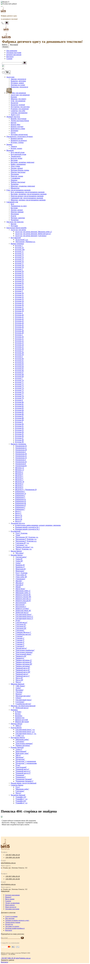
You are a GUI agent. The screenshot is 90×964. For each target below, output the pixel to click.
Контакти (10, 57)
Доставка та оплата (12, 926)
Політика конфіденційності (15, 928)
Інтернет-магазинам (13, 55)
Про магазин (9, 918)
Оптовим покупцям (13, 53)
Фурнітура (9, 924)
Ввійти (4, 45)
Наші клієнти (10, 905)
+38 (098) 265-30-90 (12, 857)
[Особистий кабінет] (45, 4)
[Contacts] (2, 23)
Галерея (9, 59)
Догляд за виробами (12, 903)
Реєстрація (14, 45)
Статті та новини (11, 916)
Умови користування (12, 922)
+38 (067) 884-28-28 (12, 855)
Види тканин (9, 899)
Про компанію (11, 51)
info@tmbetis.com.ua (8, 863)
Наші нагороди (10, 907)
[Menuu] (2, 6)
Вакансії (8, 897)
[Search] (7, 23)
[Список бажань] (3, 73)
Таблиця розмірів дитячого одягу (17, 920)
